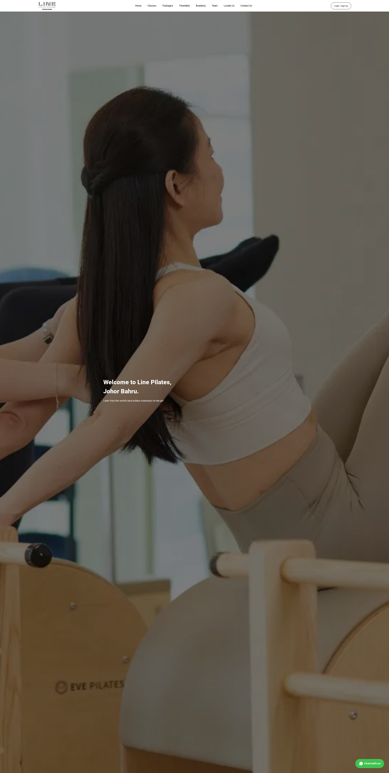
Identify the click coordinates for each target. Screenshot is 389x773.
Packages (167, 5)
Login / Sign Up (341, 6)
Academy (201, 5)
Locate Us (229, 5)
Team (215, 5)
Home (138, 5)
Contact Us (246, 5)
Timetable (184, 5)
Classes (152, 5)
